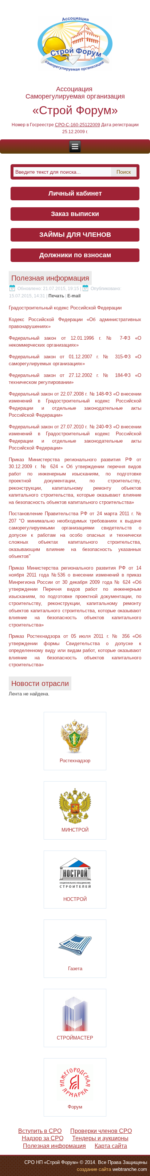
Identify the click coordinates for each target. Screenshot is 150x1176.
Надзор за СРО (42, 1138)
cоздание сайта (94, 1169)
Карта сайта (111, 1146)
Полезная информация (54, 1146)
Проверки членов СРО (101, 1131)
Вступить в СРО (40, 1131)
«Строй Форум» (75, 110)
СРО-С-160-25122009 (77, 124)
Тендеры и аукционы (100, 1138)
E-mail (73, 295)
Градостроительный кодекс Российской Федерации (65, 308)
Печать (56, 295)
